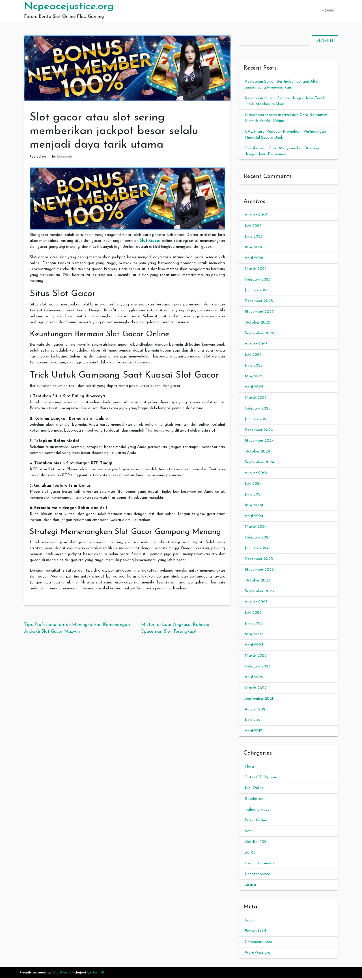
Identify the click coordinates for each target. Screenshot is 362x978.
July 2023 (253, 613)
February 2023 (258, 666)
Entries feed (255, 931)
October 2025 (257, 322)
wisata (250, 885)
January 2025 (257, 419)
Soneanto (64, 156)
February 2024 (258, 537)
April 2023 (254, 645)
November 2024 (259, 441)
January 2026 (257, 290)
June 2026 (254, 236)
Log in (250, 920)
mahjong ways (257, 809)
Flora (249, 766)
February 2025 (258, 408)
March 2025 (256, 398)
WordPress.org (257, 953)
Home (328, 11)
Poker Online (256, 820)
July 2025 (253, 355)
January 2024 (257, 548)
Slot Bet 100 (256, 842)
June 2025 (254, 365)
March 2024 (256, 527)
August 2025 (256, 344)
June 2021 (253, 720)
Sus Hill (98, 972)
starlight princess (259, 863)
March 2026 (256, 269)
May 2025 (254, 376)
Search (324, 41)
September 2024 (259, 462)
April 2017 (253, 731)
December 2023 (259, 559)
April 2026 (254, 258)
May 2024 (254, 505)
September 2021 (259, 699)
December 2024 (259, 430)
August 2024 (256, 473)
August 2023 (256, 602)
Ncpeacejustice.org (69, 7)
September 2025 (259, 333)
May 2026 (254, 247)
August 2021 (256, 709)
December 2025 (259, 301)
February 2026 (258, 279)
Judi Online (254, 788)
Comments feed (258, 942)
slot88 (250, 852)
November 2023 (259, 570)
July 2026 (253, 226)
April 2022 (254, 677)
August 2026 (256, 215)
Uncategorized (257, 874)
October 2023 (257, 580)
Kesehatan (254, 799)
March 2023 (256, 656)
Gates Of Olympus (261, 777)
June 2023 (254, 623)
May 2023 (254, 634)
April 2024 (254, 516)
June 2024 (254, 494)
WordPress (60, 972)
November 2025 (259, 312)
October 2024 (257, 451)
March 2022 (256, 688)
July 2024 (253, 484)
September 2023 (259, 591)
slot (248, 831)
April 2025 (254, 387)
